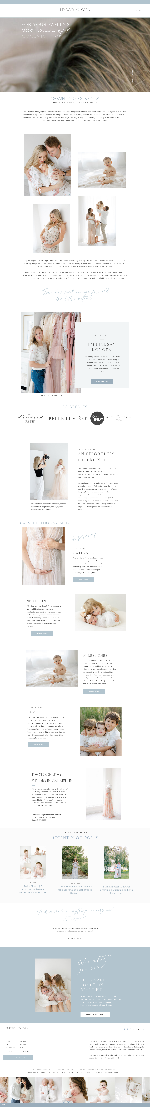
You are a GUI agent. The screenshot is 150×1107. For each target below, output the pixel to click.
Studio (33, 882)
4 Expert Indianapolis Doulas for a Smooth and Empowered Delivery (75, 889)
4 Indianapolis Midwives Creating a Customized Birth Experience (116, 889)
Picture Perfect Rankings (139, 1104)
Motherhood (75, 883)
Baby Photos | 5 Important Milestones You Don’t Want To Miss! (33, 889)
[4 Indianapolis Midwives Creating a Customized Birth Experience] (116, 862)
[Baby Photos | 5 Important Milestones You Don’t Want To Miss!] (33, 862)
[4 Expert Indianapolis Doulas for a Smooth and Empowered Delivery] (75, 862)
